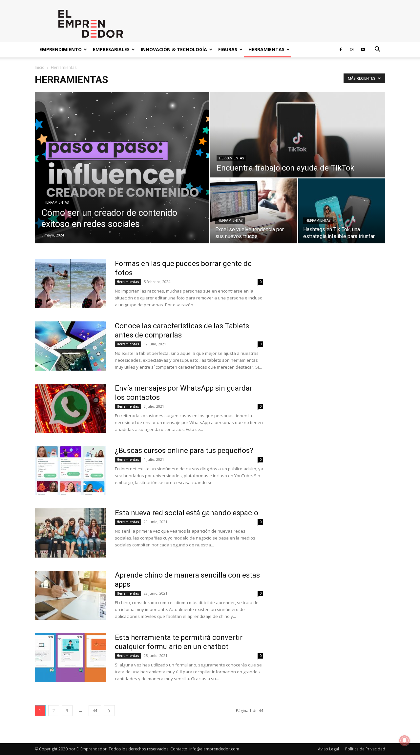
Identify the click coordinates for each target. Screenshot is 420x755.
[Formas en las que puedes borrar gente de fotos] (70, 283)
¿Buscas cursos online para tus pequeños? (184, 450)
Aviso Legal (328, 749)
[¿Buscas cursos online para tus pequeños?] (70, 470)
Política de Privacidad (365, 749)
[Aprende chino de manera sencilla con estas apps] (70, 595)
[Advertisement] (332, 353)
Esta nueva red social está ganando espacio (186, 513)
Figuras (227, 49)
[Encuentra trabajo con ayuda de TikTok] (297, 134)
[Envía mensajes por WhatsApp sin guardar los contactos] (70, 408)
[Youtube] (363, 49)
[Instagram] (352, 49)
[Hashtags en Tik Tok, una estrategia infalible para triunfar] (341, 210)
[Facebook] (341, 49)
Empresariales (111, 49)
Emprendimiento (60, 49)
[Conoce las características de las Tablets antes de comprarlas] (70, 346)
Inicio (40, 67)
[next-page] (109, 710)
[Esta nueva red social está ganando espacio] (70, 533)
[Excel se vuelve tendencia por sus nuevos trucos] (253, 210)
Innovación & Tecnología (174, 49)
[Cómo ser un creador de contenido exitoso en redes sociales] (122, 167)
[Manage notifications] (404, 740)
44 (95, 710)
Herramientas (266, 49)
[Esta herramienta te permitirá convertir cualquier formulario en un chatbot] (70, 657)
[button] (377, 50)
